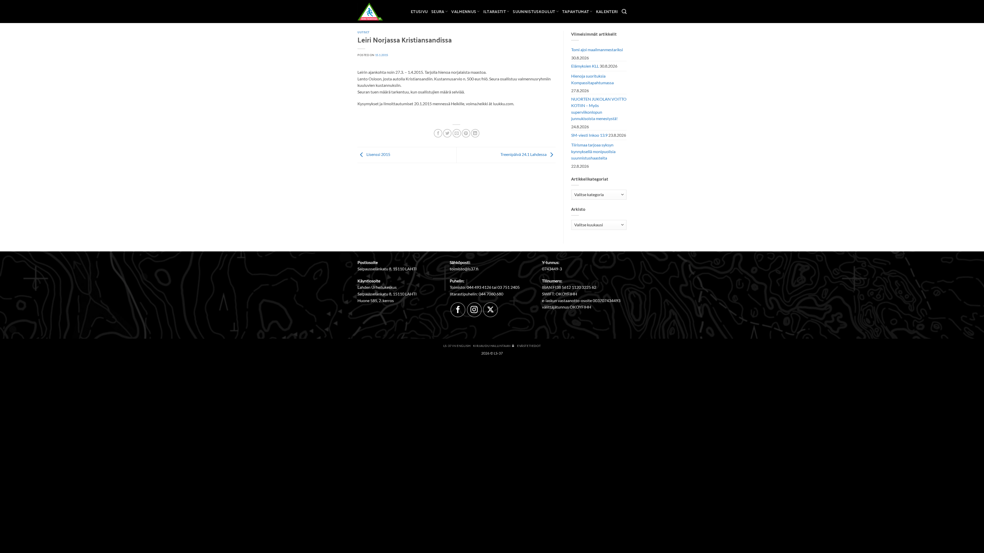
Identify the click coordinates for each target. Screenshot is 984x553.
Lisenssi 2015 (378, 154)
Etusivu (419, 11)
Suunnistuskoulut (534, 11)
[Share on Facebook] (438, 133)
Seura (437, 11)
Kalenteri (607, 11)
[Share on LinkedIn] (475, 133)
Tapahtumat (575, 11)
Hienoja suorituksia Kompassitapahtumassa (592, 79)
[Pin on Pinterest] (466, 133)
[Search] (624, 11)
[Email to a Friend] (457, 133)
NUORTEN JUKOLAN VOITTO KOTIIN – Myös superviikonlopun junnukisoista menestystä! (599, 109)
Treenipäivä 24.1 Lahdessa (523, 154)
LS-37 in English (457, 346)
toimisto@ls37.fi (464, 268)
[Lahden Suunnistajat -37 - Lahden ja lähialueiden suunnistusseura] (374, 11)
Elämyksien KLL (585, 65)
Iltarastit (494, 11)
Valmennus (463, 11)
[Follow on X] (490, 309)
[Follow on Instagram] (474, 309)
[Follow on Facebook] (457, 309)
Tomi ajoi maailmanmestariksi (597, 49)
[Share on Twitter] (447, 133)
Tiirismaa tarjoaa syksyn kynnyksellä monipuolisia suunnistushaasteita (593, 151)
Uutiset (363, 32)
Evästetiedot (529, 346)
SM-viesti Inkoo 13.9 (589, 135)
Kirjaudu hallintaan (492, 346)
